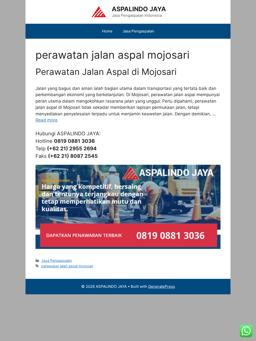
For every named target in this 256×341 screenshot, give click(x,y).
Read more (47, 120)
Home (107, 31)
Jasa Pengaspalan (138, 31)
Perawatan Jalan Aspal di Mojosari (106, 71)
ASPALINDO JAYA (139, 9)
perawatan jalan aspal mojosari (67, 266)
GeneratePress (161, 286)
